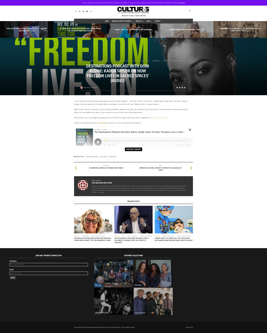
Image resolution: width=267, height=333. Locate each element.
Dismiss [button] (182, 3)
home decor (103, 156)
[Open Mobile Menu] (191, 11)
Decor (128, 60)
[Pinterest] (83, 11)
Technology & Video (146, 236)
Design (135, 60)
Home (107, 21)
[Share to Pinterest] (184, 87)
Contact (157, 21)
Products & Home (178, 60)
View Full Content (133, 149)
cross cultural (103, 60)
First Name (13, 261)
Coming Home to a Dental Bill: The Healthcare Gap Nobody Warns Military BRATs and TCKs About (174, 239)
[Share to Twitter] (179, 87)
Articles (83, 60)
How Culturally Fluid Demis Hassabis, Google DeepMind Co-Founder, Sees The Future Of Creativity (131, 240)
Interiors (155, 60)
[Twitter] (80, 11)
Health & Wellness (168, 236)
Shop (148, 21)
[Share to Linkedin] (182, 87)
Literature (85, 236)
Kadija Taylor (112, 156)
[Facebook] (76, 11)
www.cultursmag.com (159, 118)
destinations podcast (92, 156)
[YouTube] (87, 11)
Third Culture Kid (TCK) (98, 236)
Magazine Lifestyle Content (121, 21)
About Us (139, 21)
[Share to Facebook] (177, 87)
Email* (11, 270)
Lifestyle (165, 60)
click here (103, 123)
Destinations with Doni (91, 87)
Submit (12, 278)
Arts (123, 236)
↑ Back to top (189, 327)
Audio (92, 60)
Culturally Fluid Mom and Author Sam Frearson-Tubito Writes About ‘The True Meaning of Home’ (92, 239)
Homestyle (145, 60)
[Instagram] (91, 11)
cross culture (117, 60)
